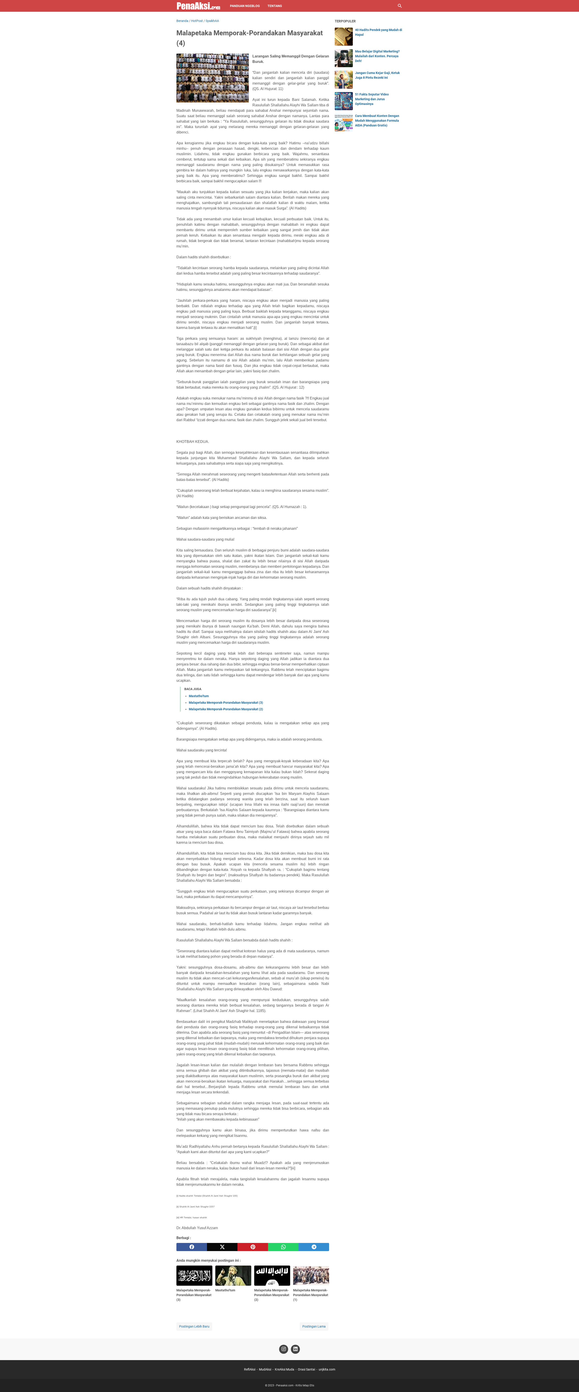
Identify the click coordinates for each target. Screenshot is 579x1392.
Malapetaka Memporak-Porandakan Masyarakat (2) (226, 709)
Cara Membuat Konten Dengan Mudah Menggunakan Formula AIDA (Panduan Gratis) (377, 120)
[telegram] (314, 1247)
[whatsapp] (283, 1247)
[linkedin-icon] (295, 1349)
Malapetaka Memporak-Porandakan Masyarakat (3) (226, 702)
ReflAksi (249, 1369)
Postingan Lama (314, 1326)
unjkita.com (327, 1369)
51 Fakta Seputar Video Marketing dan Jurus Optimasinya (372, 99)
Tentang (275, 6)
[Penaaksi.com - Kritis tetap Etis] (199, 6)
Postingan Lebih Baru (194, 1326)
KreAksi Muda (284, 1369)
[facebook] (191, 1247)
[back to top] (569, 1381)
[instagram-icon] (283, 1349)
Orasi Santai (306, 1369)
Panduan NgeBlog (245, 6)
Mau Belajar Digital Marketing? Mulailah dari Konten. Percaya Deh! (377, 56)
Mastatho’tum (199, 696)
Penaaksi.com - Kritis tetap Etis (295, 1385)
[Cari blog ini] (400, 6)
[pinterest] (252, 1247)
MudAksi (265, 1369)
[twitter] (222, 1247)
